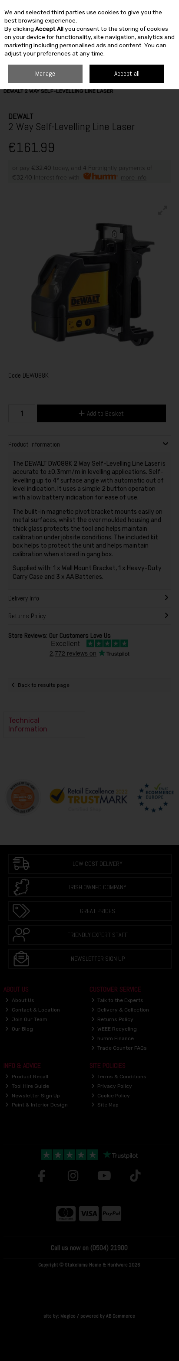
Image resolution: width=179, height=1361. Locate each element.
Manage (45, 73)
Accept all (126, 73)
